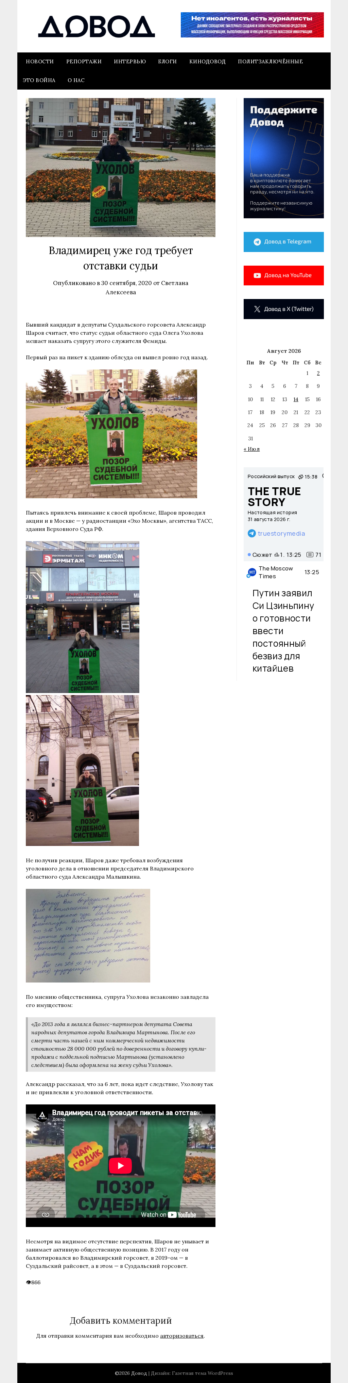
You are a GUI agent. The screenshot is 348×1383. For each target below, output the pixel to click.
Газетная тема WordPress (202, 1373)
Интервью (130, 61)
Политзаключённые (270, 61)
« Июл (252, 449)
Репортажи (84, 61)
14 (296, 399)
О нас (76, 80)
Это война (39, 80)
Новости (40, 61)
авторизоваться (182, 1335)
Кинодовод (207, 61)
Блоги (167, 61)
